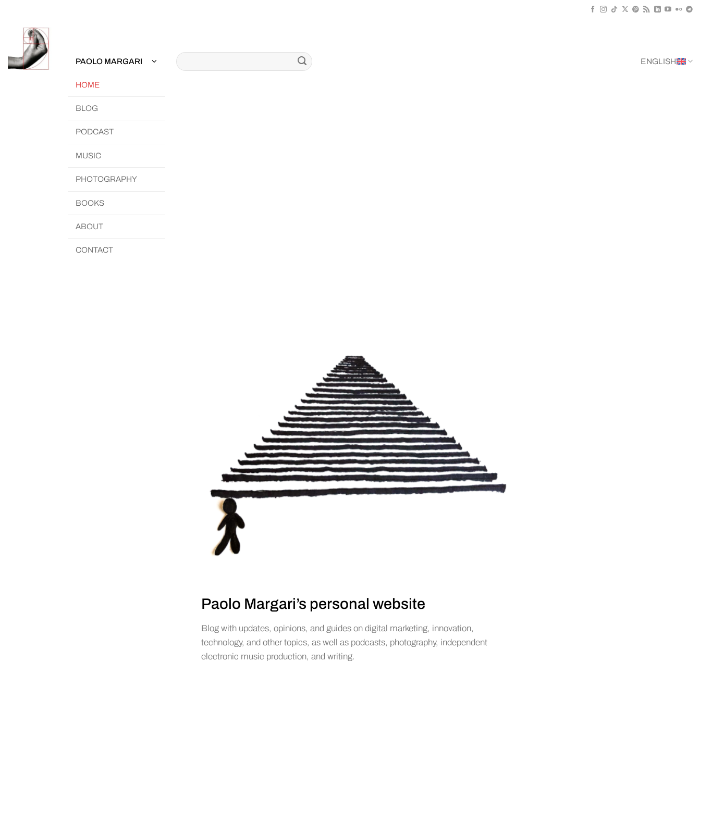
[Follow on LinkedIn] (657, 10)
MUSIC (88, 156)
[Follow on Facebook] (593, 10)
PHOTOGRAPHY (106, 179)
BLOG (87, 108)
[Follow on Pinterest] (635, 10)
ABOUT (89, 226)
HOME (88, 85)
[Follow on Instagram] (603, 10)
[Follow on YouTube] (668, 10)
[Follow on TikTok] (614, 10)
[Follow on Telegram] (689, 10)
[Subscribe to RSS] (646, 10)
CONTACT (94, 250)
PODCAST (95, 132)
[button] (116, 61)
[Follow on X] (625, 10)
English (658, 61)
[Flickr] (679, 10)
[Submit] (302, 61)
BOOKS (90, 203)
